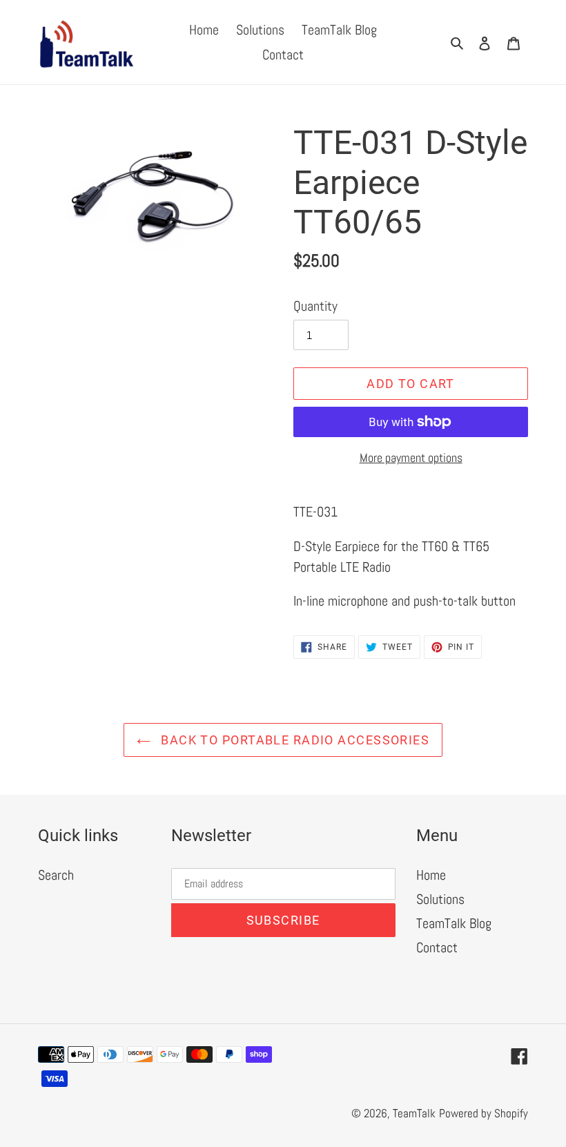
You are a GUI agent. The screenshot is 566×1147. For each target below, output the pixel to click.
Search (56, 875)
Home (431, 875)
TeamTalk (414, 1113)
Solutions (440, 899)
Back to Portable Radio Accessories (293, 740)
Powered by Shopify (483, 1113)
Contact (437, 947)
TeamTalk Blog (453, 923)
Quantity (315, 306)
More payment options (411, 457)
